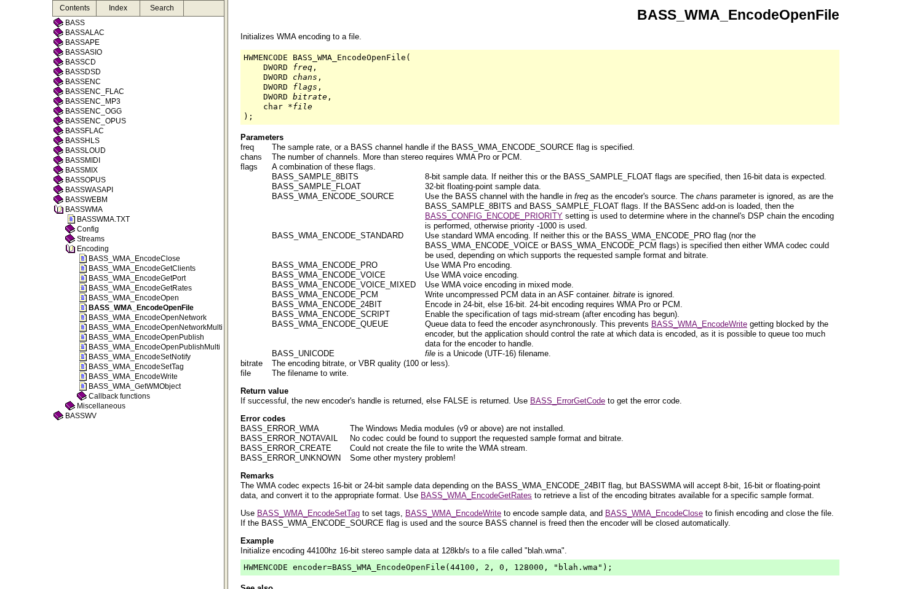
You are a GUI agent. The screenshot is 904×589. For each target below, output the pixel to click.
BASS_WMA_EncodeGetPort (137, 278)
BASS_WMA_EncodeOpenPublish (146, 337)
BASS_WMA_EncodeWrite (133, 376)
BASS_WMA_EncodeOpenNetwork (148, 317)
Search (162, 8)
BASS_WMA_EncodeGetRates (140, 288)
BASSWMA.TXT (103, 219)
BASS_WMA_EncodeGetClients (142, 268)
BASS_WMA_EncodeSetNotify (140, 357)
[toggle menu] (226, 294)
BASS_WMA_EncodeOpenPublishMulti (154, 347)
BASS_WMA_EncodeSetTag (136, 366)
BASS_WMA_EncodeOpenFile (141, 307)
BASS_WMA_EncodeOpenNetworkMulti (156, 327)
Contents (75, 8)
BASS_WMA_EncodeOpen (134, 298)
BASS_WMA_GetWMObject (135, 386)
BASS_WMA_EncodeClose (134, 258)
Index (118, 8)
